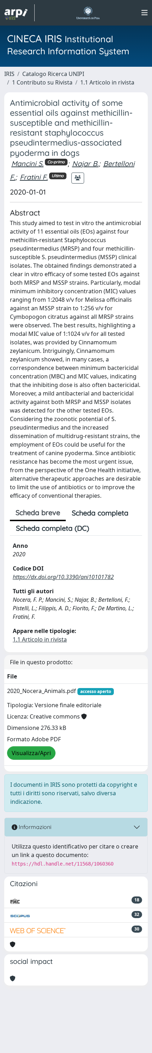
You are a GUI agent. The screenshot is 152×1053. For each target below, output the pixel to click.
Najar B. (85, 163)
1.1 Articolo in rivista (107, 82)
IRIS (9, 74)
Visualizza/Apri (31, 753)
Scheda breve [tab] (38, 512)
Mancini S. (27, 163)
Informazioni (34, 826)
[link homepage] (19, 12)
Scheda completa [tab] (100, 512)
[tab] (101, 528)
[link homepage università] (88, 12)
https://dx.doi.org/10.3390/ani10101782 (63, 577)
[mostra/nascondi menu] (144, 12)
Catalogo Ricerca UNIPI (53, 74)
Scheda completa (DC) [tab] (52, 528)
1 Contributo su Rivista (42, 82)
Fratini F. (34, 177)
